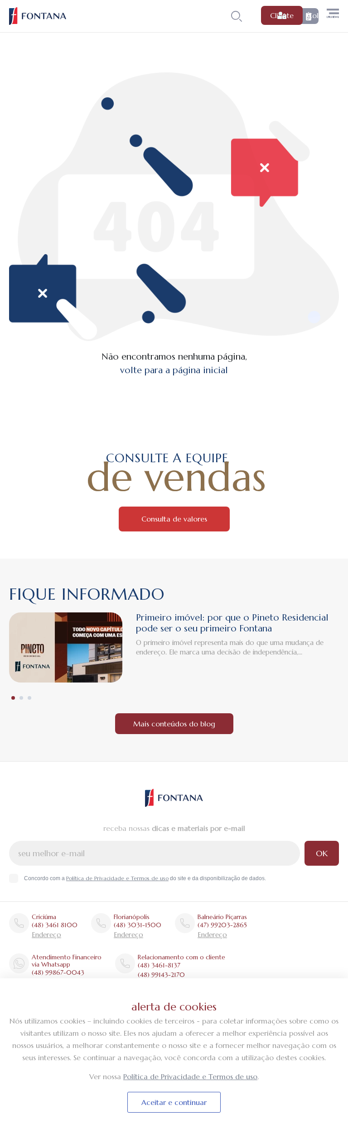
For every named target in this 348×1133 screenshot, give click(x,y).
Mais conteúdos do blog (174, 723)
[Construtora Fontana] (37, 16)
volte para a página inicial (174, 370)
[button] (13, 698)
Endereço (46, 934)
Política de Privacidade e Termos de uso (117, 878)
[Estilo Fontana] (174, 798)
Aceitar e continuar (174, 1102)
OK (322, 853)
